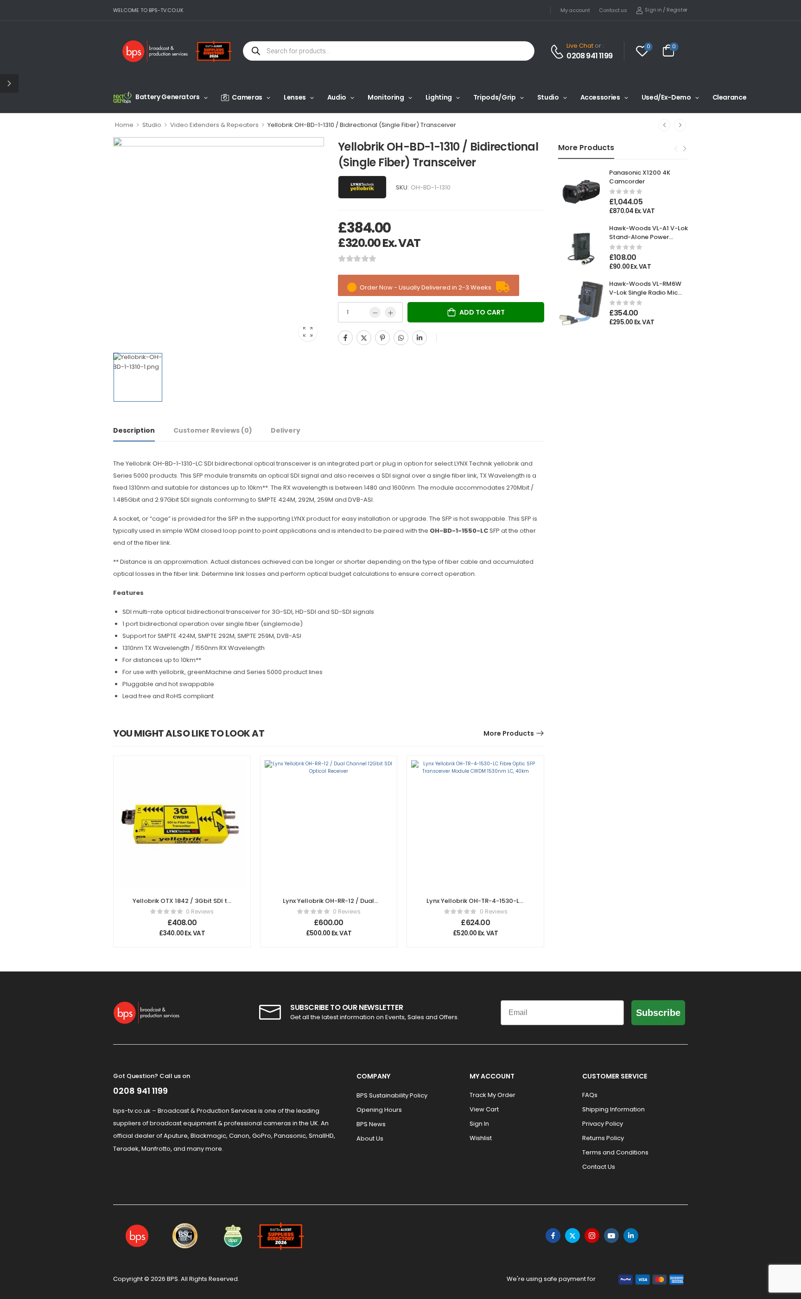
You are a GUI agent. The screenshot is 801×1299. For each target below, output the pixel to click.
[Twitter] (363, 337)
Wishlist (481, 1138)
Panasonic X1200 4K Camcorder (639, 176)
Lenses (295, 97)
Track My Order (492, 1095)
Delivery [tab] (285, 430)
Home (124, 124)
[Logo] (155, 51)
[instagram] (592, 1235)
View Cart (484, 1109)
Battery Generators (167, 96)
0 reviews (200, 911)
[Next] (680, 125)
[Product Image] (218, 242)
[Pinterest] (382, 337)
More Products (508, 733)
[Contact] (558, 51)
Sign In (479, 1123)
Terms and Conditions (615, 1152)
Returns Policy (603, 1138)
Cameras (247, 97)
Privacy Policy (602, 1123)
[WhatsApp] (401, 337)
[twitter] (572, 1235)
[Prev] (664, 125)
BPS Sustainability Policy (391, 1095)
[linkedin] (630, 1235)
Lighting (439, 97)
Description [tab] (134, 430)
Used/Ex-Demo (666, 97)
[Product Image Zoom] (308, 331)
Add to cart (482, 312)
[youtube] (611, 1235)
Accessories (600, 97)
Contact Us (598, 1166)
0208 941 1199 (589, 56)
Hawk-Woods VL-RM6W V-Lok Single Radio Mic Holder (645, 292)
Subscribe (658, 1013)
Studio (548, 97)
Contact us (613, 10)
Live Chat (579, 45)
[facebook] (553, 1235)
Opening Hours (379, 1109)
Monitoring (386, 97)
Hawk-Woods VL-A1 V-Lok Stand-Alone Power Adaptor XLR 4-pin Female (648, 241)
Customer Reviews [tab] (212, 430)
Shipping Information (613, 1109)
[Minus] (375, 312)
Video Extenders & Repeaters (214, 124)
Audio (336, 97)
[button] (9, 83)
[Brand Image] (362, 187)
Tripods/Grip (494, 97)
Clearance (729, 97)
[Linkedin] (419, 337)
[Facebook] (345, 337)
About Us (369, 1138)
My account (575, 10)
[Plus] (390, 312)
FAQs (590, 1095)
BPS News (371, 1124)
